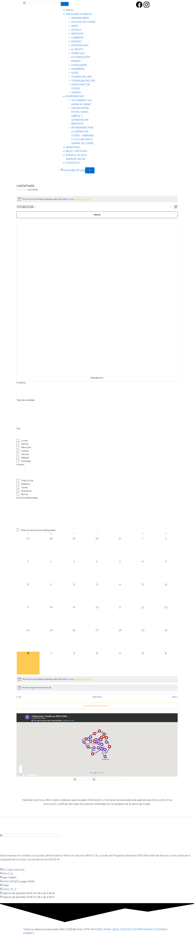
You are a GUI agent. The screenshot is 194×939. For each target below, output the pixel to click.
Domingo (26, 461)
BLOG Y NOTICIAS (76, 151)
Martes (24, 444)
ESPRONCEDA (80, 45)
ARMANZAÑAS (80, 17)
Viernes (25, 454)
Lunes (24, 440)
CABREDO (77, 37)
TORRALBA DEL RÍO (83, 80)
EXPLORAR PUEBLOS (79, 14)
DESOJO (76, 41)
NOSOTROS (73, 147)
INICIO (70, 10)
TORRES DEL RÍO (81, 76)
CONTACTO (73, 162)
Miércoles (26, 447)
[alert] (97, 199)
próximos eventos (82, 199)
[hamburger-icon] (65, 4)
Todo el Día (27, 480)
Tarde (24, 487)
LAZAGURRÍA (79, 65)
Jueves (25, 451)
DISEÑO (28, 933)
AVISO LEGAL (112, 929)
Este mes (97, 697)
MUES (74, 72)
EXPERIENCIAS (75, 96)
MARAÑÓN (77, 69)
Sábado (25, 457)
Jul (19, 697)
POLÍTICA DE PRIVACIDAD (137, 929)
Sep (174, 697)
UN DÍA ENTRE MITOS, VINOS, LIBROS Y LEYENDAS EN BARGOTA (80, 116)
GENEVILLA (78, 53)
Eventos (20, 189)
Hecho (97, 214)
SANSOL (76, 92)
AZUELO (76, 29)
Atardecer (26, 491)
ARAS (74, 25)
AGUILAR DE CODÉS (83, 21)
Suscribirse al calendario (95, 706)
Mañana (25, 484)
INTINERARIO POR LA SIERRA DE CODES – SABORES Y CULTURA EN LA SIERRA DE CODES (82, 135)
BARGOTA (77, 33)
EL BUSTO (77, 49)
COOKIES (160, 929)
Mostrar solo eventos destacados (38, 530)
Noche (24, 494)
